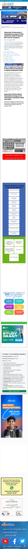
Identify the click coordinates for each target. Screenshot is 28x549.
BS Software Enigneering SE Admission (14, 214)
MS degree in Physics (8, 58)
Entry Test (18, 249)
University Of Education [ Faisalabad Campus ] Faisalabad (13, 42)
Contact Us (10, 546)
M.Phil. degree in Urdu (8, 51)
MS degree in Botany (8, 56)
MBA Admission (14, 194)
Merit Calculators (14, 257)
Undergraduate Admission (14, 190)
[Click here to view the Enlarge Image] (14, 145)
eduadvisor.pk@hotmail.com (10, 532)
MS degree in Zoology (8, 62)
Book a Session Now (14, 391)
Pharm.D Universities (14, 210)
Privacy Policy (17, 546)
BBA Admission (14, 218)
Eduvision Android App (10, 535)
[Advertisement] (14, 124)
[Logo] (14, 524)
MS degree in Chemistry (9, 59)
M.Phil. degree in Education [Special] (11, 54)
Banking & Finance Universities (14, 221)
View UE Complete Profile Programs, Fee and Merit (9, 243)
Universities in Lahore (14, 224)
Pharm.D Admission (14, 206)
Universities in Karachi (14, 228)
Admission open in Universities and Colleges (14, 294)
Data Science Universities (14, 198)
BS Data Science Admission (14, 202)
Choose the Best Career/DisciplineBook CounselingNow (9, 250)
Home (2, 26)
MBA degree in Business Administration (12, 55)
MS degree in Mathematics (9, 60)
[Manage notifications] (24, 546)
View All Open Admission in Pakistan (19, 242)
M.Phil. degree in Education (9, 52)
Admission (7, 26)
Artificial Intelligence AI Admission (14, 233)
